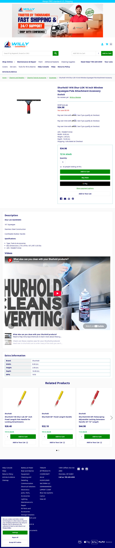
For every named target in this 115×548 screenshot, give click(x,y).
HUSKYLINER (44, 480)
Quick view (20, 399)
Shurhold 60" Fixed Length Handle (57, 417)
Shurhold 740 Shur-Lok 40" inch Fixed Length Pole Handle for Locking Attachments (18, 419)
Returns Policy (64, 67)
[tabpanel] (20, 417)
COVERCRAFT (45, 474)
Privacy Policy (7, 528)
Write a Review (75, 97)
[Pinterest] (73, 199)
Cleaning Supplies (68, 62)
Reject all (15, 537)
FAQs (53, 67)
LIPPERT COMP (45, 490)
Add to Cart (106, 53)
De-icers (13, 67)
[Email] (65, 199)
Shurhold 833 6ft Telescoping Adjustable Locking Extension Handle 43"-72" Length (92, 419)
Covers (5, 67)
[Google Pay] (85, 183)
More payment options (85, 188)
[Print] (69, 199)
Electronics (25, 490)
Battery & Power (27, 468)
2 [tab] (58, 450)
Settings (15, 532)
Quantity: (63, 158)
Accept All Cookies (15, 542)
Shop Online (7, 62)
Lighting (24, 499)
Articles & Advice (9, 72)
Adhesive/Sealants (52, 62)
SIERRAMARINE (45, 486)
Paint (40, 62)
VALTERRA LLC (45, 483)
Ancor (42, 477)
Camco (42, 496)
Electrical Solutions (28, 486)
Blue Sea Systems (46, 493)
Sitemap (5, 480)
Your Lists (109, 62)
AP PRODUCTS (45, 471)
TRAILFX (43, 468)
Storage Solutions (27, 515)
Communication (27, 483)
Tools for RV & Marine (27, 67)
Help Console (43, 67)
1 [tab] (56, 450)
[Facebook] (61, 199)
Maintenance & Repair (26, 62)
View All (43, 499)
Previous (3, 417)
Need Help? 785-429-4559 (91, 62)
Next (111, 417)
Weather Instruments (29, 530)
